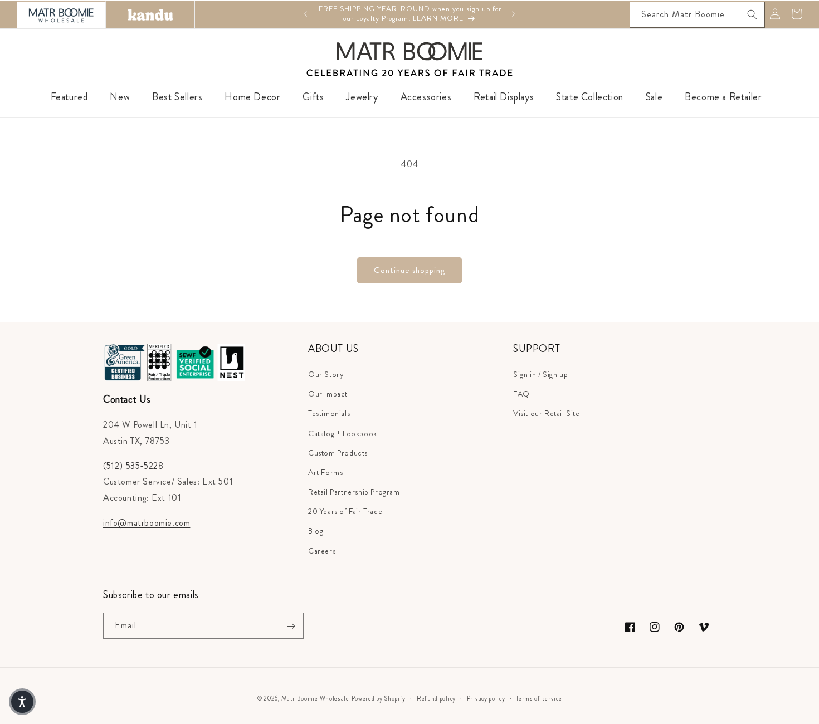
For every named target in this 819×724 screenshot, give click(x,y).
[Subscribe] (291, 626)
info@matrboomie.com (146, 522)
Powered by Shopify (379, 698)
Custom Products (338, 452)
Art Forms (325, 472)
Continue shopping (409, 270)
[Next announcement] (513, 14)
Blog (315, 531)
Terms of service (539, 697)
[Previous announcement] (306, 14)
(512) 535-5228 (133, 465)
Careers (321, 550)
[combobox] (697, 14)
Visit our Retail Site (546, 413)
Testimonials (329, 413)
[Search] (752, 14)
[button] (22, 701)
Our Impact (328, 394)
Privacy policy (486, 697)
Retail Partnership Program (354, 491)
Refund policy (436, 697)
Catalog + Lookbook (342, 433)
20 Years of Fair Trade (345, 511)
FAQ (521, 394)
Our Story (326, 374)
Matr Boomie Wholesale (315, 698)
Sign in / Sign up (540, 374)
